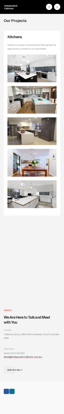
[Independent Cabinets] (11, 7)
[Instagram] (12, 391)
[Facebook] (6, 391)
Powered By (18, 403)
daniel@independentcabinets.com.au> (23, 357)
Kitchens (14, 37)
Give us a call (14, 370)
